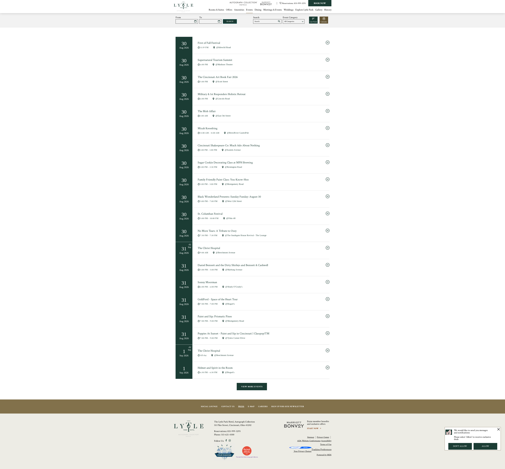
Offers (229, 9)
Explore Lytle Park (304, 9)
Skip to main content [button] (12, 1)
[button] (279, 21)
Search (256, 17)
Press (241, 406)
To (200, 17)
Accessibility (326, 440)
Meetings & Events (272, 9)
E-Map (251, 406)
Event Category (290, 17)
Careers (263, 406)
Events (249, 9)
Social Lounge (209, 406)
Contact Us (227, 406)
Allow (485, 446)
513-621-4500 (227, 434)
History (327, 9)
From (178, 17)
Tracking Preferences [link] (321, 449)
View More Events (251, 386)
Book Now (320, 3)
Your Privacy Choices (302, 451)
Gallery (318, 9)
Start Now (313, 428)
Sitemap (310, 437)
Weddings (289, 9)
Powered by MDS (324, 454)
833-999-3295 (300, 3)
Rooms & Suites (216, 9)
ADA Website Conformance (309, 440)
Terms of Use (325, 444)
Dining (258, 9)
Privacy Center (323, 437)
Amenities (239, 9)
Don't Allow (460, 446)
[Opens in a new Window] (243, 4)
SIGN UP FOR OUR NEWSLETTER (287, 406)
